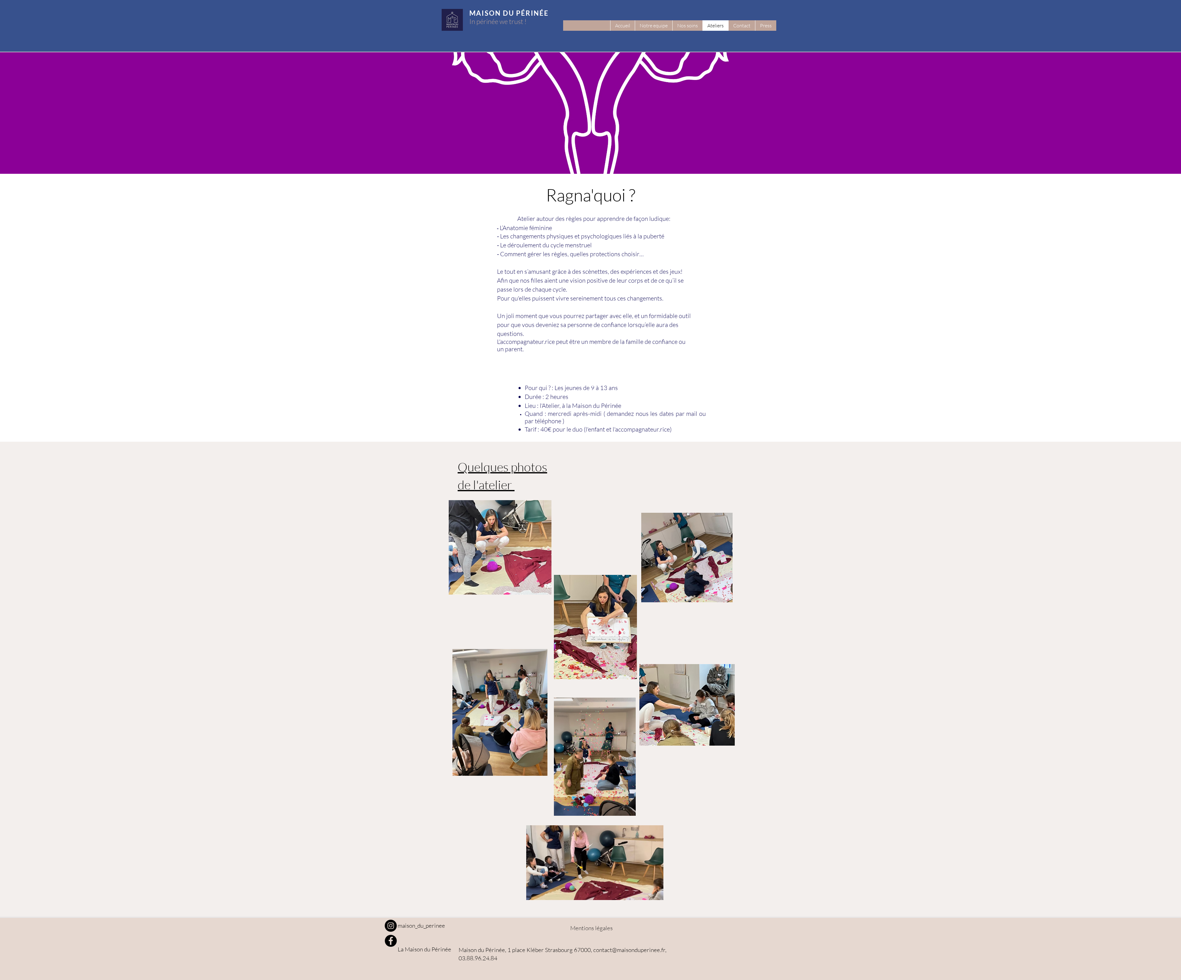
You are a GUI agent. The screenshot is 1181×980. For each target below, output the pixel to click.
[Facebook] (391, 941)
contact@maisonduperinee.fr (629, 950)
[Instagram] (391, 926)
